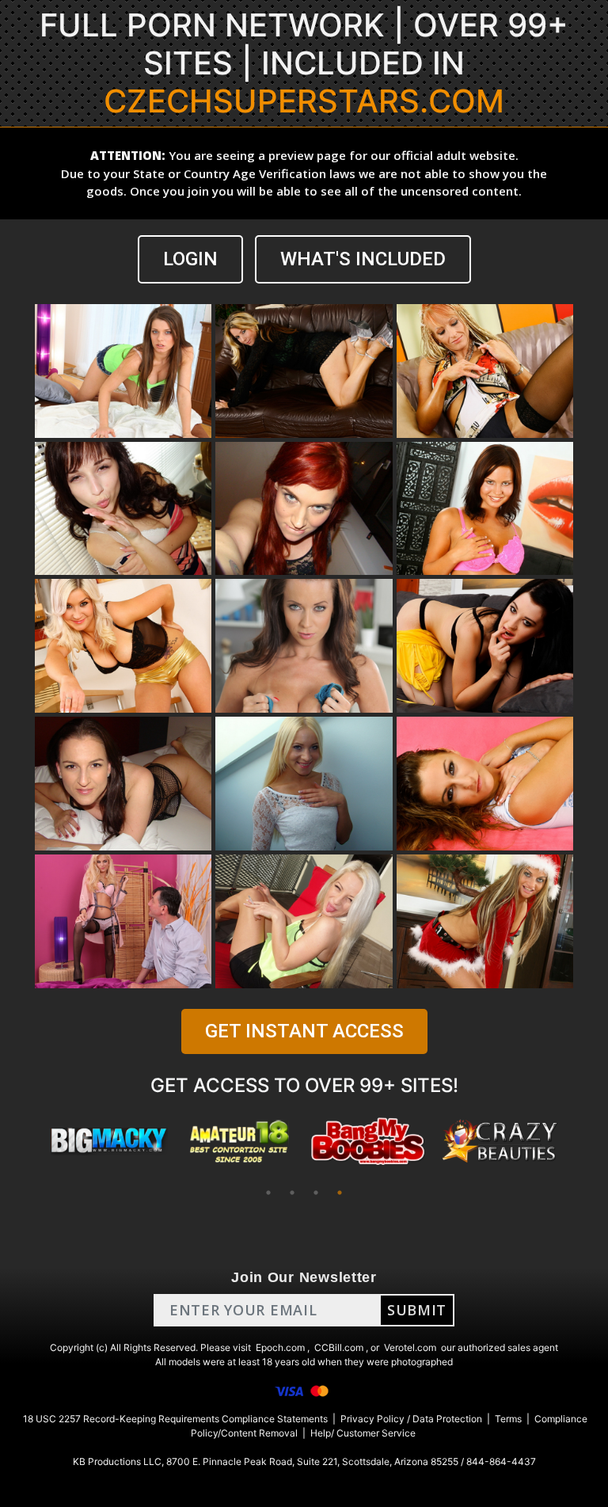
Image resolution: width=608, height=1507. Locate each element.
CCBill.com (338, 1347)
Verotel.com (410, 1347)
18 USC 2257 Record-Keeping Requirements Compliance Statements (175, 1419)
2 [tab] (292, 1193)
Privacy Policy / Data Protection (411, 1419)
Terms (508, 1419)
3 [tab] (316, 1193)
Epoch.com (280, 1347)
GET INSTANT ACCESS (304, 1031)
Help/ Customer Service (363, 1433)
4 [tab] (340, 1193)
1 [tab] (268, 1193)
